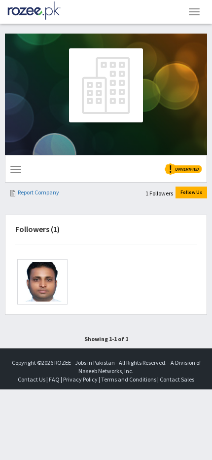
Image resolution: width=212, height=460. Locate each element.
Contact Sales (177, 379)
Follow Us (191, 192)
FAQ (54, 379)
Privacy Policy (80, 379)
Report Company (38, 192)
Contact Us (31, 379)
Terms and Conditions (128, 379)
